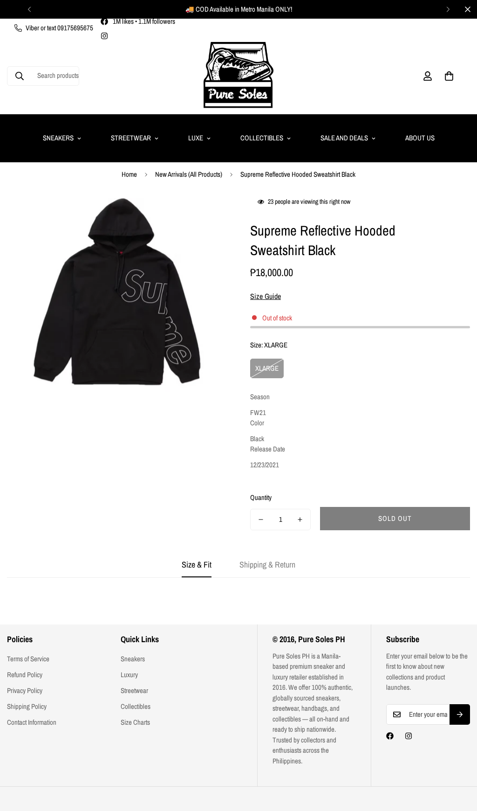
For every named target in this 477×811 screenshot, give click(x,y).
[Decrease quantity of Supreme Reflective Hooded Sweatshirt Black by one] (261, 519)
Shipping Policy (27, 706)
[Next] (447, 9)
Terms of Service (28, 659)
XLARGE (267, 368)
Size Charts (135, 722)
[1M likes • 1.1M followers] (390, 736)
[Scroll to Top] (459, 760)
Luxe (195, 138)
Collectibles (261, 138)
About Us (420, 138)
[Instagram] (104, 36)
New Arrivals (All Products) (188, 174)
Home (129, 174)
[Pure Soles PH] (238, 75)
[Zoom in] (207, 213)
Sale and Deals (344, 138)
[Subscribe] (460, 714)
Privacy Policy (24, 690)
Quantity (261, 497)
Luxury (129, 674)
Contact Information (31, 722)
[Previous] (29, 9)
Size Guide (265, 296)
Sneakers (58, 138)
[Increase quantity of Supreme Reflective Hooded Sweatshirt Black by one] (300, 519)
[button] (449, 76)
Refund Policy (24, 674)
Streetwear (131, 138)
